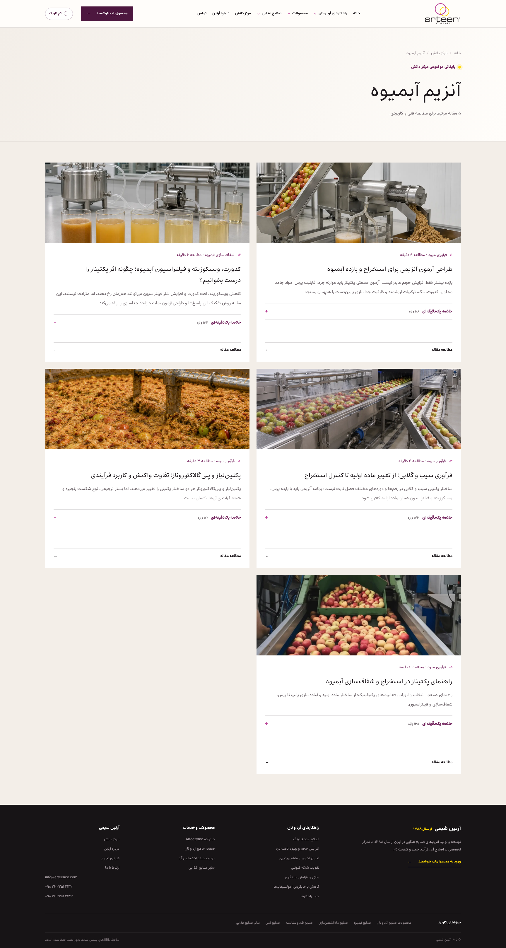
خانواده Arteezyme (200, 839)
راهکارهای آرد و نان (330, 13)
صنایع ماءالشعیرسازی (333, 922)
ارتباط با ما (112, 868)
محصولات (297, 13)
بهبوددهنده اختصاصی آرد (197, 858)
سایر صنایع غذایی (202, 868)
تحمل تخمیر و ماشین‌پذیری (299, 858)
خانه (356, 13)
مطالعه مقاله (358, 350)
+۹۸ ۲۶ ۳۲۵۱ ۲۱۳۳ (59, 896)
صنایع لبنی (273, 922)
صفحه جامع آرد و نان (200, 849)
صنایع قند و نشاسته (299, 922)
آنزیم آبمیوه (415, 53)
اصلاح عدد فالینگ (306, 839)
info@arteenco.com (61, 877)
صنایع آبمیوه (362, 922)
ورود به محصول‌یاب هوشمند (434, 862)
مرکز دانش (243, 13)
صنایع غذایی (269, 13)
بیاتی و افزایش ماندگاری (302, 877)
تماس (201, 13)
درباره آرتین (220, 13)
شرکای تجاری (110, 858)
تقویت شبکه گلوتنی (305, 868)
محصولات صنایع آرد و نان (394, 922)
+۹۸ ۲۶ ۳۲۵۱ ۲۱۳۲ (59, 887)
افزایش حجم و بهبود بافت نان (297, 849)
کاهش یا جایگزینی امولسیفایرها (296, 887)
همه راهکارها (309, 896)
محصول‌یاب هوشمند (107, 13)
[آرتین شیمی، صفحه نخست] (442, 14)
